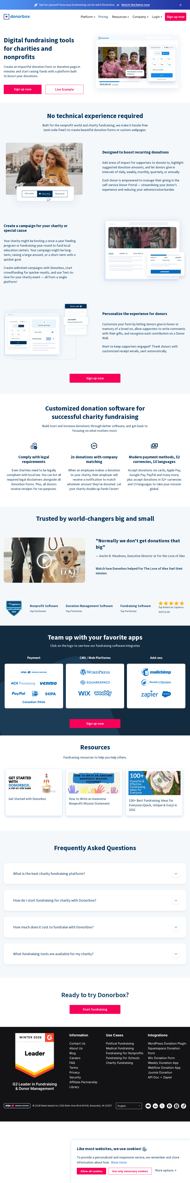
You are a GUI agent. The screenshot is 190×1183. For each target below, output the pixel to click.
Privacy (74, 1072)
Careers (74, 1058)
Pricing (103, 17)
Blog (72, 1053)
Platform (87, 17)
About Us (76, 1048)
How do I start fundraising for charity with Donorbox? (54, 900)
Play (44, 560)
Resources (119, 17)
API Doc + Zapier (160, 1077)
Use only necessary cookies (130, 1171)
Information (78, 1035)
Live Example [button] (64, 89)
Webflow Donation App (164, 1067)
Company (139, 17)
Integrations (158, 1035)
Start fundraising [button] (95, 1009)
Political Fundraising (120, 1043)
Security (75, 1077)
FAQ (72, 1063)
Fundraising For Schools (122, 1058)
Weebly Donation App (163, 1063)
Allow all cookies (91, 1171)
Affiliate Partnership (83, 1082)
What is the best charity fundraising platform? (49, 873)
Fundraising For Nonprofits (124, 1053)
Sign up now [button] (175, 17)
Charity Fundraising (119, 1063)
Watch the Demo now (136, 5)
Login (156, 17)
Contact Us (77, 1043)
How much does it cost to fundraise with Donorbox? (53, 927)
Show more (119, 1162)
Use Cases (114, 1035)
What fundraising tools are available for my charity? (53, 953)
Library (74, 1087)
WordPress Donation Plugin (167, 1043)
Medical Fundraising (120, 1048)
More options (164, 1170)
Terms (73, 1067)
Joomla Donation (160, 1072)
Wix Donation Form (161, 1058)
